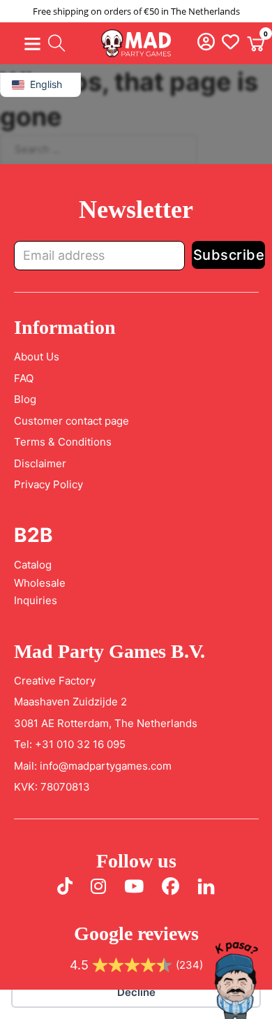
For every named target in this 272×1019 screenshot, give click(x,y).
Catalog (33, 564)
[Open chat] (236, 983)
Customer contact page (71, 420)
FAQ (23, 378)
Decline (136, 992)
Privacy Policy (48, 484)
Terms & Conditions (63, 441)
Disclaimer (40, 463)
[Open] (32, 43)
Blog (25, 399)
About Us (36, 356)
